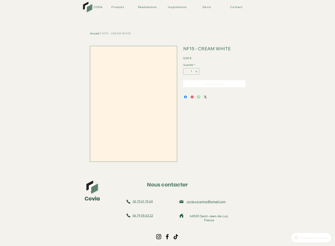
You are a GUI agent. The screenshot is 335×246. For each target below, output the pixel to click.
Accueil (94, 33)
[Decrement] (186, 71)
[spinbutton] (191, 71)
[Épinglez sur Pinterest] (192, 97)
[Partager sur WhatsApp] (199, 97)
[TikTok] (175, 236)
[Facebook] (167, 236)
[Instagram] (158, 236)
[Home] (181, 215)
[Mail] (181, 201)
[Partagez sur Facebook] (185, 97)
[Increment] (196, 71)
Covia (92, 198)
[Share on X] (205, 97)
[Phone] (128, 201)
